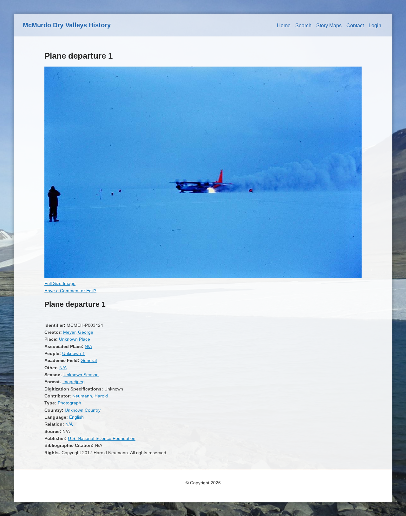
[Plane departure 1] (203, 276)
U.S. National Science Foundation (101, 438)
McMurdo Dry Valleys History (67, 25)
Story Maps (329, 25)
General (89, 360)
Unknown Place (74, 339)
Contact (355, 25)
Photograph (69, 402)
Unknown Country (83, 410)
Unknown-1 (73, 353)
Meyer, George (78, 332)
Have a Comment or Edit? (70, 290)
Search (303, 25)
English (76, 417)
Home (284, 25)
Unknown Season (81, 374)
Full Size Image (59, 283)
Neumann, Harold (90, 395)
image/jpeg (73, 381)
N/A (88, 346)
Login (375, 25)
